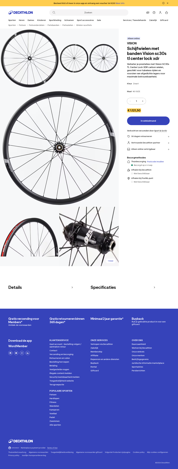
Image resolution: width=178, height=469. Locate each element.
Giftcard (164, 20)
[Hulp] (154, 12)
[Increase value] (143, 101)
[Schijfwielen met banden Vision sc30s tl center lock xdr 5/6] (89, 236)
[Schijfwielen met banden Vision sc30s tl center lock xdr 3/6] (59, 147)
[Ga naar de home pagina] (20, 12)
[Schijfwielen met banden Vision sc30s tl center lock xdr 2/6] (29, 58)
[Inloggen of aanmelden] (160, 12)
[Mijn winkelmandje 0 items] (166, 12)
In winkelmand (148, 121)
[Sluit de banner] (167, 3)
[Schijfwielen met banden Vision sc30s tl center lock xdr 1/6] (89, 58)
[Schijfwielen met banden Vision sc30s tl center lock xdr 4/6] (29, 236)
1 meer (110, 261)
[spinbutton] (136, 101)
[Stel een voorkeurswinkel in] (148, 12)
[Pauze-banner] (163, 3)
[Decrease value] (130, 101)
